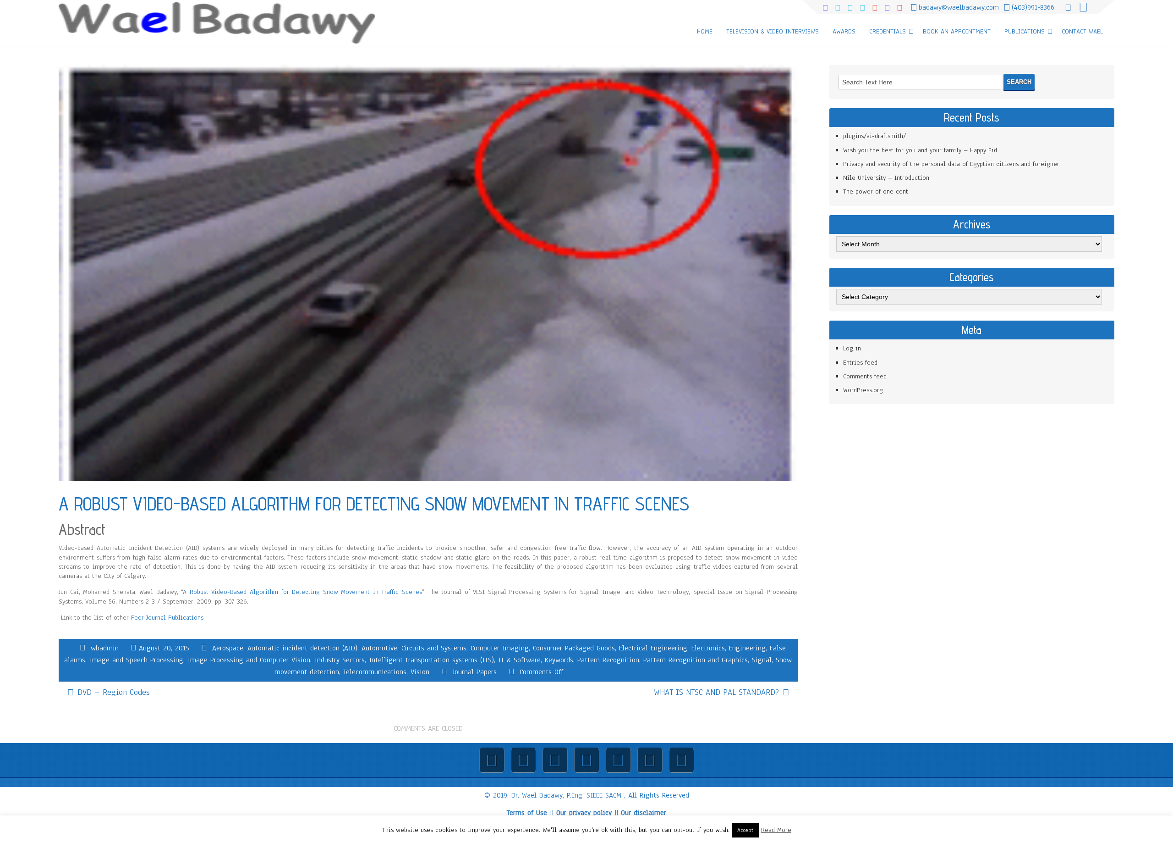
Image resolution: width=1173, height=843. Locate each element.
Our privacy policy (584, 813)
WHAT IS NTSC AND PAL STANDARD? (716, 692)
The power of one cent (875, 191)
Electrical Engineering (653, 648)
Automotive (379, 648)
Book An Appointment (957, 31)
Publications (1024, 31)
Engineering (747, 648)
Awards (844, 31)
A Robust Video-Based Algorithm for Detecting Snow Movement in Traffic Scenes (302, 592)
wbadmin (105, 648)
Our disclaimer (643, 813)
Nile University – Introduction (886, 177)
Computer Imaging (500, 648)
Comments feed (865, 376)
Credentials (887, 31)
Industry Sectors (339, 660)
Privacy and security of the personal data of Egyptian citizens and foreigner (951, 164)
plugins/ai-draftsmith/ (874, 136)
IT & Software (519, 660)
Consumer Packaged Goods (574, 648)
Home (705, 31)
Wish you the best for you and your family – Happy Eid (920, 150)
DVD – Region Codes (113, 692)
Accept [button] (745, 830)
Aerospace (227, 648)
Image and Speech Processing (136, 660)
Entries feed (860, 362)
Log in (852, 348)
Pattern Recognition (608, 660)
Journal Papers (474, 672)
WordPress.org (863, 390)
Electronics (708, 648)
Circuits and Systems (433, 648)
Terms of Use (527, 813)
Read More (776, 830)
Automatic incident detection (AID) (302, 648)
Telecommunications (374, 672)
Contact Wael (1082, 31)
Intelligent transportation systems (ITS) (431, 660)
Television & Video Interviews (772, 31)
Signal (762, 660)
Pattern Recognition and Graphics (695, 660)
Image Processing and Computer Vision (248, 660)
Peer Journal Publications (167, 617)
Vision (420, 672)
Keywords (559, 660)
